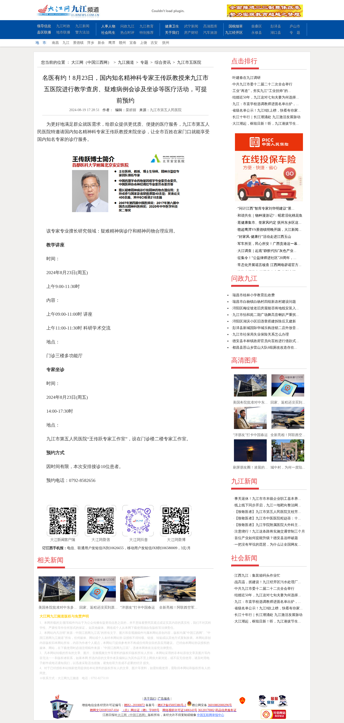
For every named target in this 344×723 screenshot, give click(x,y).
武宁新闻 (191, 26)
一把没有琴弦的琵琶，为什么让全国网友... (267, 544)
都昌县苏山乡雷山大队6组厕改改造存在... (264, 347)
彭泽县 (275, 26)
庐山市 (295, 26)
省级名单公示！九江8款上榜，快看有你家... (266, 110)
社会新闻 (244, 558)
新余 (101, 43)
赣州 (122, 43)
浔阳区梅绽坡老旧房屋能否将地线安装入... (265, 308)
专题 (144, 62)
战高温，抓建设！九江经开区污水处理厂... (267, 582)
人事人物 (108, 26)
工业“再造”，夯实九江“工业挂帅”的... (261, 91)
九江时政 (63, 26)
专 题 (295, 33)
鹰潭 (111, 43)
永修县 (256, 33)
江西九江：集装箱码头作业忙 (257, 575)
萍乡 (90, 43)
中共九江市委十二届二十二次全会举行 (262, 84)
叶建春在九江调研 (246, 78)
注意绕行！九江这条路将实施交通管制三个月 (269, 531)
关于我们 (172, 33)
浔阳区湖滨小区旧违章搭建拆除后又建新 (264, 321)
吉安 (154, 43)
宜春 (132, 43)
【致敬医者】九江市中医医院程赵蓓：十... (267, 518)
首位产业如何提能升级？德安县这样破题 (266, 538)
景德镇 (78, 43)
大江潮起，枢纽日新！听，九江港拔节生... (265, 123)
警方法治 (82, 32)
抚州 (165, 43)
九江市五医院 (189, 62)
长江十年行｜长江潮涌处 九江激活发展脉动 (266, 117)
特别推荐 (147, 33)
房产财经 (191, 33)
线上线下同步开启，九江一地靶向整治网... (267, 505)
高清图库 (210, 26)
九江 (66, 43)
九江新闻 (82, 26)
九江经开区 (234, 33)
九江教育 (147, 26)
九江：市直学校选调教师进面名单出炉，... (265, 104)
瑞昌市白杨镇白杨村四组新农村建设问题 (264, 302)
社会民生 (108, 33)
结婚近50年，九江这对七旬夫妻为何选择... (265, 97)
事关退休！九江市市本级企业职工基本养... (267, 499)
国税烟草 (236, 26)
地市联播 (63, 32)
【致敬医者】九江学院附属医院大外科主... (267, 525)
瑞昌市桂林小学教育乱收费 (253, 295)
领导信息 (44, 26)
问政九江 (127, 26)
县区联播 (44, 32)
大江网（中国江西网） (91, 62)
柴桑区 (256, 26)
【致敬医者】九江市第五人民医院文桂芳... (267, 512)
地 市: (41, 43)
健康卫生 (172, 26)
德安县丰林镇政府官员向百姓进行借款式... (265, 341)
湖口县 (275, 33)
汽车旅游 (210, 33)
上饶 (143, 43)
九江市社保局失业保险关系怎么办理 (260, 334)
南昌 (55, 43)
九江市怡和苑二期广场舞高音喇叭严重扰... (265, 315)
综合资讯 (163, 62)
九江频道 (126, 62)
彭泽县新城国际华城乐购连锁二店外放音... (265, 328)
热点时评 (127, 33)
